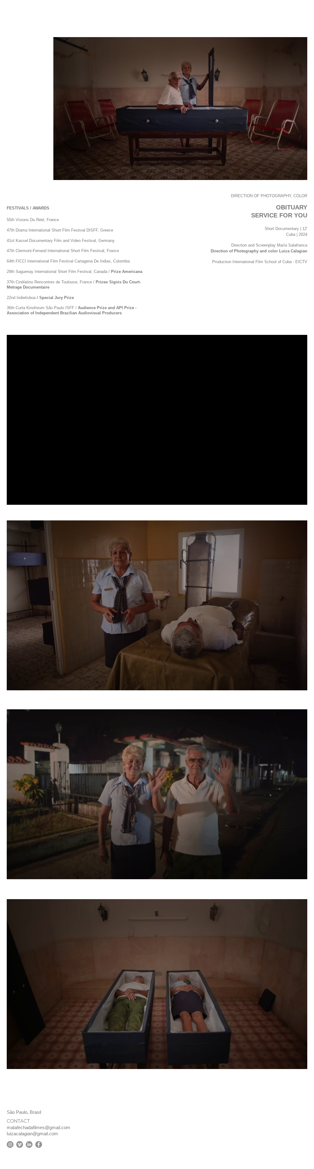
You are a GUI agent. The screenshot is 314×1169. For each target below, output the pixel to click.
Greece (106, 230)
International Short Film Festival (76, 250)
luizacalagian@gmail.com (32, 1133)
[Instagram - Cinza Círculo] (10, 1144)
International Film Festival (50, 261)
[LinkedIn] (29, 1144)
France (53, 219)
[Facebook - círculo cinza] (38, 1144)
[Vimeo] (19, 1144)
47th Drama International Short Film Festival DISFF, (53, 230)
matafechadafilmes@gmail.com (38, 1127)
